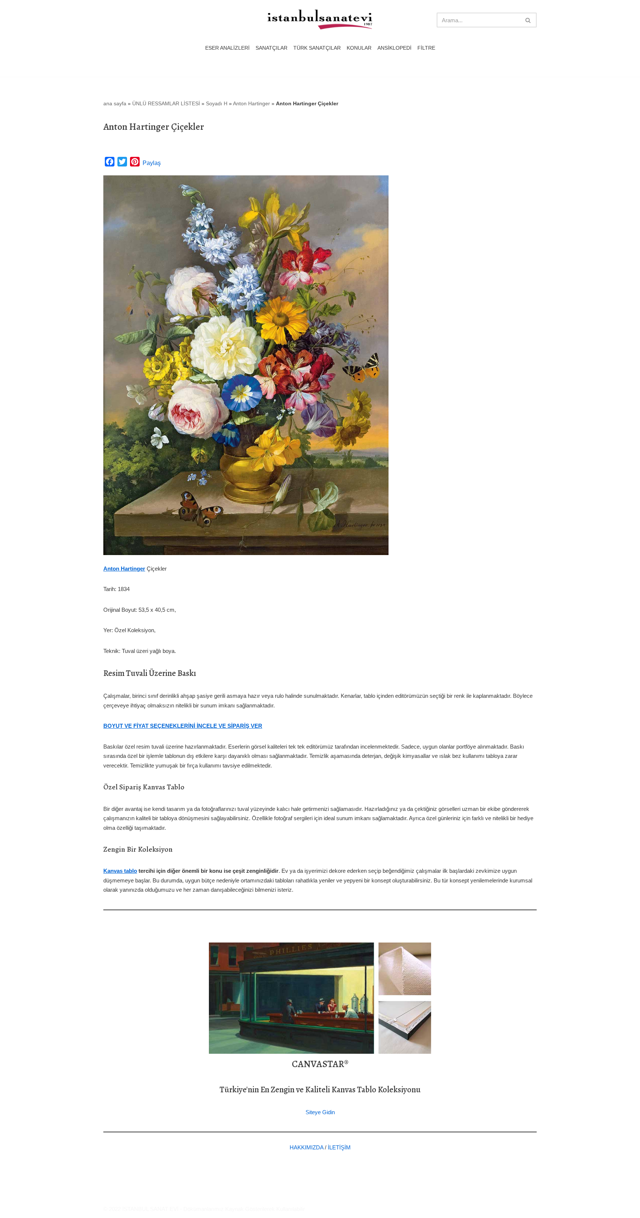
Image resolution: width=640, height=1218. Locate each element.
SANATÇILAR (271, 48)
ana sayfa (114, 103)
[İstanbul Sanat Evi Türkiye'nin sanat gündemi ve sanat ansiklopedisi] (320, 20)
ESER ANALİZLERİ (227, 48)
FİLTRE (426, 48)
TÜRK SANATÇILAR (317, 48)
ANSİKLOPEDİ (394, 48)
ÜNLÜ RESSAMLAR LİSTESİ (166, 103)
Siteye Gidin (320, 1112)
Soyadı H (216, 103)
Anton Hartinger (251, 103)
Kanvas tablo (120, 871)
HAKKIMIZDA (306, 1147)
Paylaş (152, 163)
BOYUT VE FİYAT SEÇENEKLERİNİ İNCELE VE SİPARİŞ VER (182, 726)
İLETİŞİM (339, 1147)
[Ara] (528, 20)
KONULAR (359, 48)
